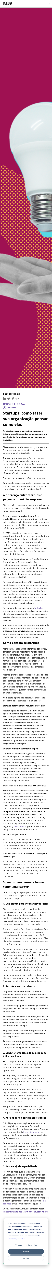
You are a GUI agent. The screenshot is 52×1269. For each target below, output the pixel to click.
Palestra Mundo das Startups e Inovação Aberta (25, 1211)
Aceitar (26, 1252)
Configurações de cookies (26, 1245)
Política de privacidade (16, 1239)
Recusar (26, 1258)
